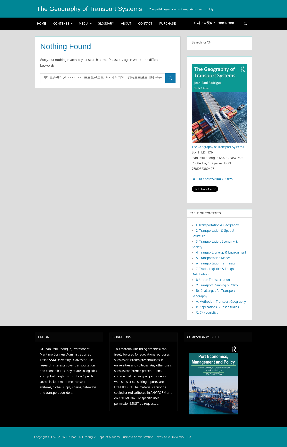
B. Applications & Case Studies (217, 307)
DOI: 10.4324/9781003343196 (212, 179)
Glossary (106, 23)
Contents (61, 23)
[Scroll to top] (277, 437)
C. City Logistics (207, 312)
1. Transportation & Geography (217, 225)
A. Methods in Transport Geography (221, 301)
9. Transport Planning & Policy (217, 285)
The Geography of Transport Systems (89, 8)
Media (83, 23)
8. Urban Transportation (213, 280)
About (126, 23)
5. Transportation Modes (213, 258)
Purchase (167, 23)
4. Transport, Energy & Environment (221, 252)
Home (41, 23)
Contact (145, 23)
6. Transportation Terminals (215, 263)
